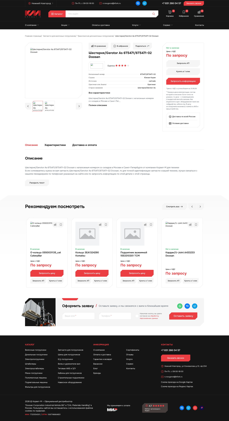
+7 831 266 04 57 (171, 3)
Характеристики (55, 145)
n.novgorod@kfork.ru (112, 3)
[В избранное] (60, 224)
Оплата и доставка (101, 25)
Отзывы (129, 354)
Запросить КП (183, 63)
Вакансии (97, 364)
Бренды (97, 373)
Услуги (135, 25)
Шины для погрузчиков (69, 354)
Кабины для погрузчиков (70, 373)
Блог (95, 368)
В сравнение (100, 46)
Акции (64, 25)
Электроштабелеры (34, 368)
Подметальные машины (36, 382)
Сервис (166, 25)
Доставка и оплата (84, 145)
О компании (30, 25)
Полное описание (98, 105)
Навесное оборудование (70, 382)
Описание (31, 145)
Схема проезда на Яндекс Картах (177, 386)
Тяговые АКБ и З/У (67, 368)
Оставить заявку (183, 316)
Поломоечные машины (36, 377)
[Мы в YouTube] (195, 408)
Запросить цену (47, 273)
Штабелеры (30, 364)
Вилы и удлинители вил (69, 364)
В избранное (122, 46)
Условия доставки (180, 123)
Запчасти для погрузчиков (70, 350)
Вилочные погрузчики (35, 350)
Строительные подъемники (71, 377)
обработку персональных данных (149, 317)
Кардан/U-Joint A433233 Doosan (180, 254)
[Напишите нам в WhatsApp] (179, 306)
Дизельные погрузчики (36, 354)
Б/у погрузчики (65, 359)
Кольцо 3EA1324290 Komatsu (87, 254)
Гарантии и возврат (102, 359)
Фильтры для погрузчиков (37, 387)
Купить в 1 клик (183, 71)
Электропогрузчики (34, 359)
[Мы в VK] (138, 3)
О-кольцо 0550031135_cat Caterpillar (45, 254)
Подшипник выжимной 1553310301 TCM (133, 254)
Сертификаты (132, 350)
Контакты (199, 25)
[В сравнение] (55, 224)
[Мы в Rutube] (201, 408)
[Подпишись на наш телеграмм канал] (144, 3)
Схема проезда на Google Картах (177, 382)
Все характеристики (99, 92)
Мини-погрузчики (33, 373)
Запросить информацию (183, 81)
